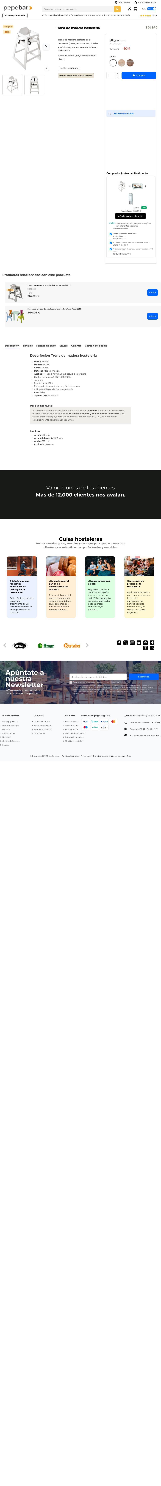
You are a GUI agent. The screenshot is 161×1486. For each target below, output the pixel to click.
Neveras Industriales (74, 725)
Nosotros (6, 737)
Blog (129, 756)
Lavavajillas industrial (75, 733)
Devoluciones (8, 733)
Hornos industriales (74, 721)
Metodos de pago (10, 725)
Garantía (6, 729)
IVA (144, 8)
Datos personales (42, 721)
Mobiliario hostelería (74, 741)
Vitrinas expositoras (74, 729)
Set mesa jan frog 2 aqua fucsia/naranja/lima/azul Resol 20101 (54, 309)
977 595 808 (124, 2)
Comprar (140, 75)
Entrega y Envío (9, 721)
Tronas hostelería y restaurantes (75, 75)
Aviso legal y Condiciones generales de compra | (103, 756)
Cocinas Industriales (74, 737)
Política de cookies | (71, 756)
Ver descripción (70, 68)
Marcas (5, 745)
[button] (149, 16)
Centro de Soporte (11, 741)
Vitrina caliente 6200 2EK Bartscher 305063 (131, 242)
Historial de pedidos (43, 725)
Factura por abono (42, 729)
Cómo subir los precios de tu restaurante (135, 584)
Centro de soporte (147, 2)
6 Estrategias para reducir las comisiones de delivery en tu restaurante (19, 587)
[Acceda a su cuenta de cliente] (129, 9)
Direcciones (39, 733)
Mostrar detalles (120, 228)
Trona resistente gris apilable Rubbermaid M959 (49, 285)
